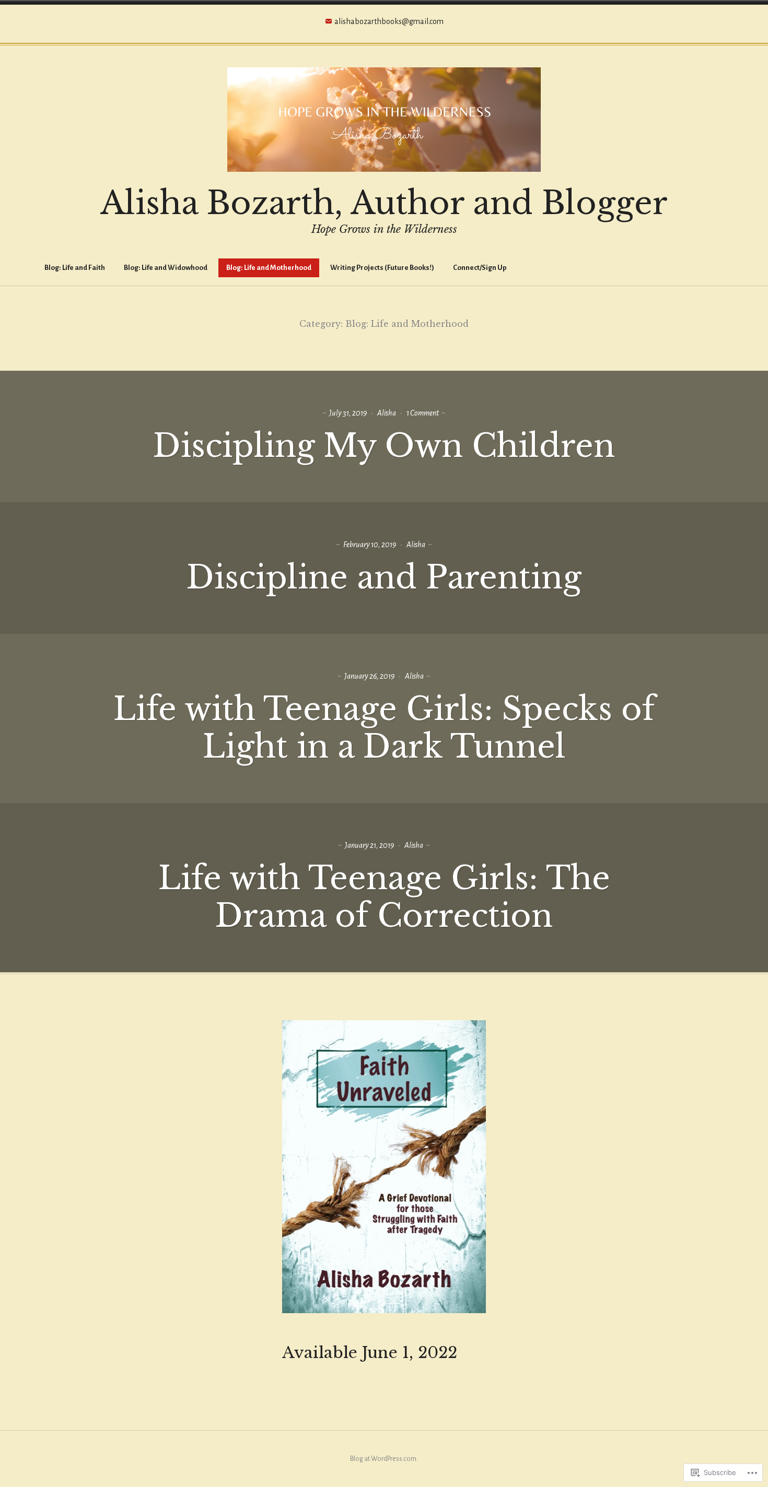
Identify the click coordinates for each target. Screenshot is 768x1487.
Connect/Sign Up (480, 268)
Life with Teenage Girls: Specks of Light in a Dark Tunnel (384, 728)
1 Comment (422, 413)
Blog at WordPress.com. (384, 1458)
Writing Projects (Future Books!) (382, 268)
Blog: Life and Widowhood (165, 268)
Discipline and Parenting (384, 577)
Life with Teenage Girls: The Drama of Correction (384, 897)
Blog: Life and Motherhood (268, 268)
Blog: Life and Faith (74, 268)
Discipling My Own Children (384, 446)
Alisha (386, 413)
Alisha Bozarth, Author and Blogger (384, 203)
